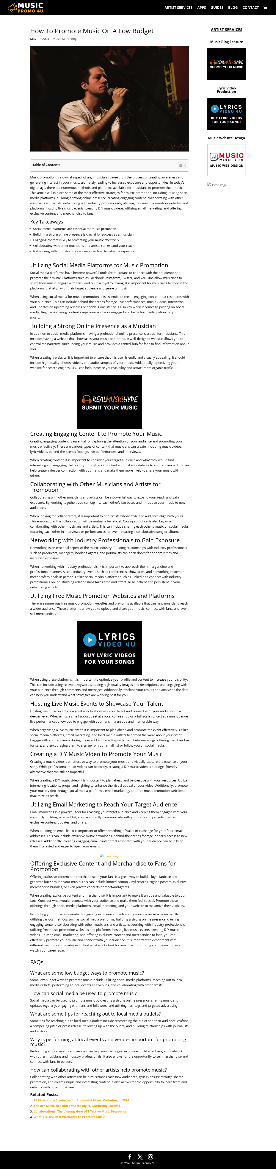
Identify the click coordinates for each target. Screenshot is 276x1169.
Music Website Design (226, 138)
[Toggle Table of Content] (179, 165)
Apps (201, 8)
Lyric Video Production (226, 90)
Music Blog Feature (226, 41)
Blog (233, 8)
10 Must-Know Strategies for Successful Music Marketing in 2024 (81, 1100)
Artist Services (179, 8)
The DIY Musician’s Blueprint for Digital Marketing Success (77, 1106)
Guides (217, 8)
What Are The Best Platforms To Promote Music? (70, 1117)
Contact (251, 8)
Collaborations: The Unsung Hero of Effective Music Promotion (80, 1111)
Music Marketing (65, 39)
